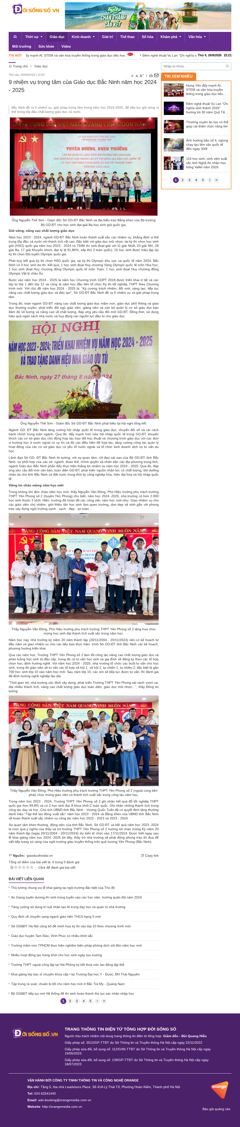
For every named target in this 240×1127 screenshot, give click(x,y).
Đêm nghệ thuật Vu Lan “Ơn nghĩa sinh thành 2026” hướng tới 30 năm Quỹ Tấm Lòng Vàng (207, 108)
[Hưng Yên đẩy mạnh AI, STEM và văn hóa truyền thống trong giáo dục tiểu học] (174, 90)
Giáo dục (41, 66)
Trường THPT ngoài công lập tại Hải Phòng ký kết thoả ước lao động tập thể (67, 965)
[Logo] (35, 1032)
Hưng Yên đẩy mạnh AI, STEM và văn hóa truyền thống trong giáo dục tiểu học (204, 90)
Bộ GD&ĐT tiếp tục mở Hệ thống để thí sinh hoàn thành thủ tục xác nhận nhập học (72, 993)
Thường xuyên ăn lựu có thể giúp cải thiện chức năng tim (207, 124)
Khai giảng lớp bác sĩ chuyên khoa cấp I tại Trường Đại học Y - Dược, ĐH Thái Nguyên (75, 974)
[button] (151, 75)
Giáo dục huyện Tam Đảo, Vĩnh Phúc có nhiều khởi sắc (52, 936)
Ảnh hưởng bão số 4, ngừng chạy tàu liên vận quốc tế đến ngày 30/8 (207, 144)
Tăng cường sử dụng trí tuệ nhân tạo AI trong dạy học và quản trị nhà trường (68, 907)
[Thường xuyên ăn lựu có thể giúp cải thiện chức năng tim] (174, 126)
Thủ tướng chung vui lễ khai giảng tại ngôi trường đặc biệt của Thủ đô (63, 888)
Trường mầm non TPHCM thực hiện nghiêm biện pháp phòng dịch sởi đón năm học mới (76, 945)
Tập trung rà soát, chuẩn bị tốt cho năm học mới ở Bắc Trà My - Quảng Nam (68, 984)
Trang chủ (20, 66)
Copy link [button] (151, 855)
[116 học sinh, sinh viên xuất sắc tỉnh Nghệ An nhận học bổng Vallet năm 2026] (174, 163)
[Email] (156, 75)
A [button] (132, 76)
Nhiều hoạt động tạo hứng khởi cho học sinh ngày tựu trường (56, 955)
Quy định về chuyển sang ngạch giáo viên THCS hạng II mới (56, 916)
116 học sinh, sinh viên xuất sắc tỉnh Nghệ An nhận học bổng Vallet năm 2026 (206, 163)
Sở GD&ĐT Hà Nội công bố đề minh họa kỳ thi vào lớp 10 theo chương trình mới (71, 926)
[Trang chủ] (15, 36)
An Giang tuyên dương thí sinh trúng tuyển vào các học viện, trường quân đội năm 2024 (76, 897)
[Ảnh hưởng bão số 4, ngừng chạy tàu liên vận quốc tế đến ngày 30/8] (174, 144)
